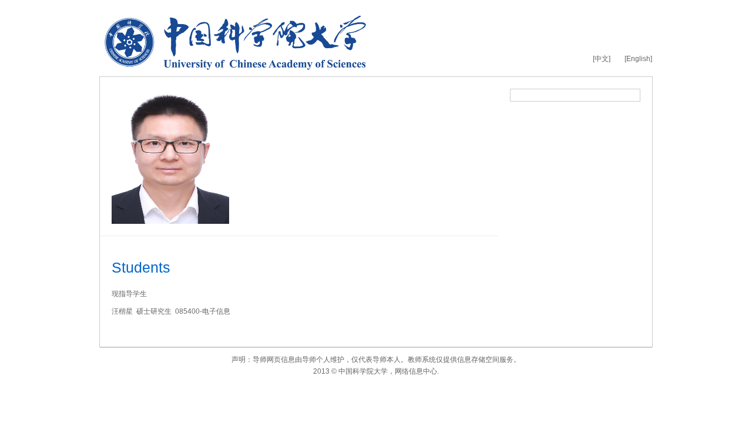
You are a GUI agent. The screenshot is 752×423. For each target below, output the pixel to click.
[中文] (601, 59)
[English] (638, 59)
